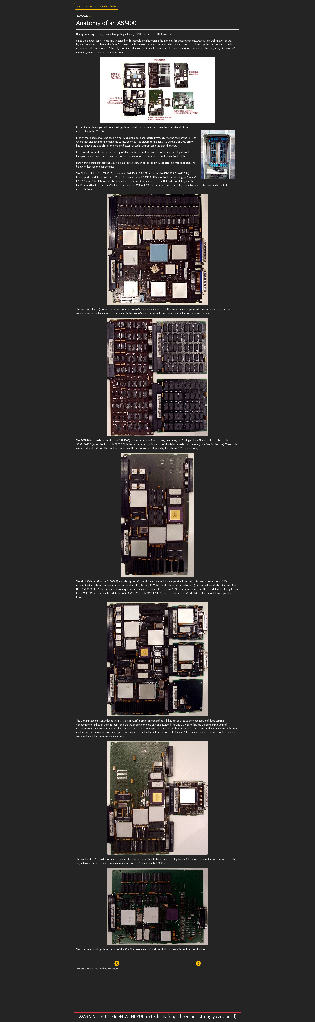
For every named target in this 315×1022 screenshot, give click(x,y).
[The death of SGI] (198, 964)
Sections (90, 6)
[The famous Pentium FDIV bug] (117, 964)
